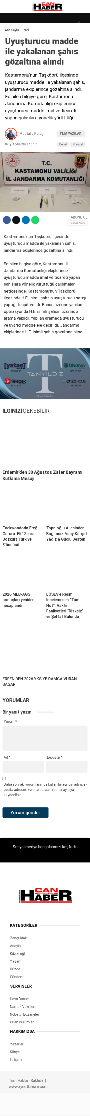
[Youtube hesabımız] (57, 1108)
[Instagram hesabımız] (43, 1108)
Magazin (15, 82)
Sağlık (14, 92)
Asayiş (13, 112)
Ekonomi (15, 51)
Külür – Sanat (20, 72)
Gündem (15, 61)
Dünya (13, 41)
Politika (15, 102)
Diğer (12, 122)
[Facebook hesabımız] (15, 1108)
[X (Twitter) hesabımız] (29, 1108)
